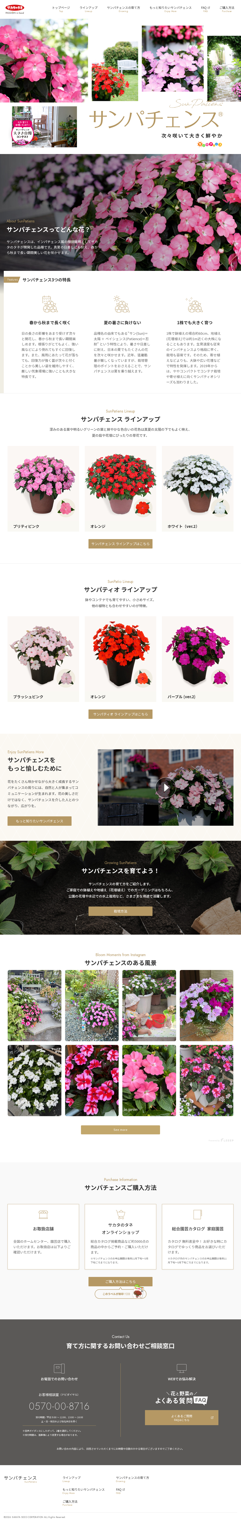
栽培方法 (120, 911)
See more (120, 1129)
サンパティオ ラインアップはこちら (120, 713)
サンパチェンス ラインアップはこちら (120, 543)
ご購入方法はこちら (120, 1281)
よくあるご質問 (181, 1418)
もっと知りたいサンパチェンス (39, 820)
